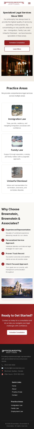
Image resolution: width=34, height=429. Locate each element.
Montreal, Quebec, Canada (13, 371)
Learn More (17, 49)
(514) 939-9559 (9, 365)
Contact (14, 395)
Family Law (15, 408)
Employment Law (17, 411)
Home (14, 386)
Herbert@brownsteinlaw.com (14, 368)
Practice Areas (17, 392)
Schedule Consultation (17, 43)
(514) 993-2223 (19, 374)
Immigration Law (16, 405)
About (14, 389)
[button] (29, 3)
